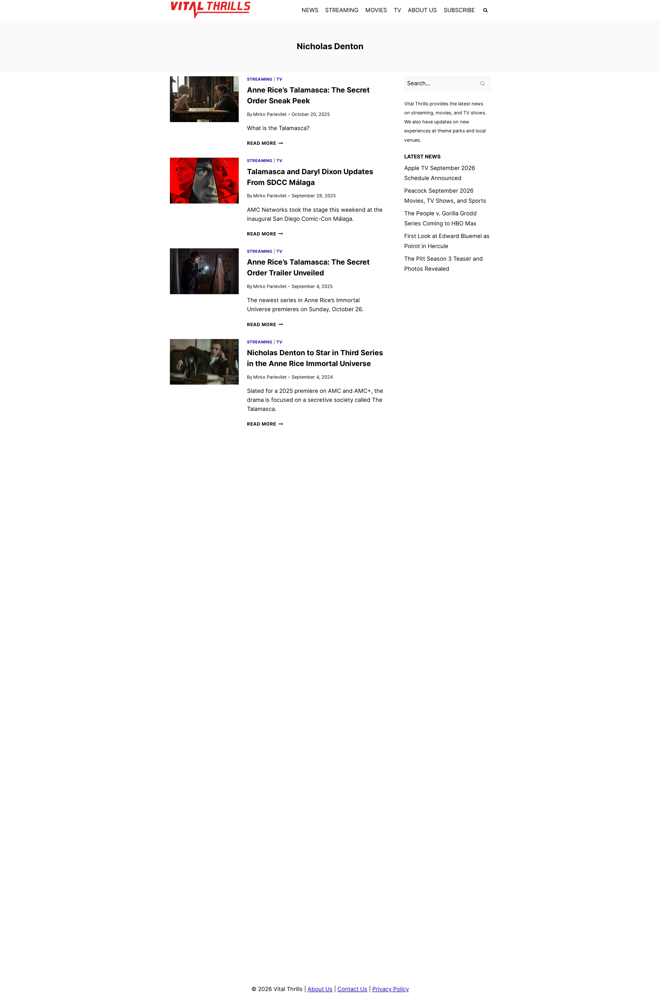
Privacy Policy (390, 989)
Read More (265, 143)
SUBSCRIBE (459, 10)
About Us (320, 989)
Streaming (260, 79)
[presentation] (204, 99)
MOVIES (376, 10)
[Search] (483, 83)
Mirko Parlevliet (269, 114)
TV (397, 10)
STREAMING (341, 10)
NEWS (310, 10)
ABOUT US (422, 10)
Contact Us (352, 989)
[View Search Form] (485, 10)
